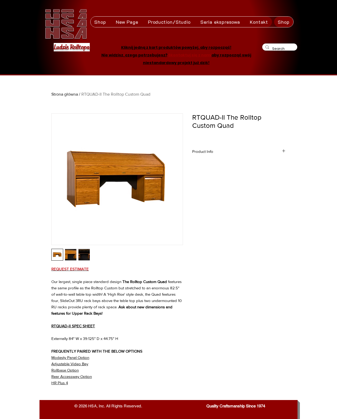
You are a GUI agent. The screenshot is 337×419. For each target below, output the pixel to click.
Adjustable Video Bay (69, 364)
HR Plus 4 (59, 383)
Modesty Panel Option (70, 357)
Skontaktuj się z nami (189, 55)
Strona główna (64, 94)
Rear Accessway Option (71, 376)
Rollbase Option (65, 370)
